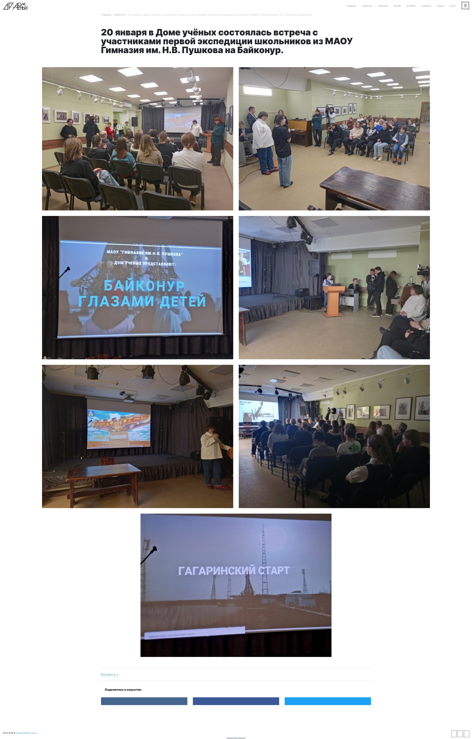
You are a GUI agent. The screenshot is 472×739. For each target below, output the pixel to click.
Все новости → (109, 674)
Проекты (426, 6)
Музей (397, 6)
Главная (351, 6)
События (383, 6)
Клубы (440, 6)
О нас (453, 6)
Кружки (411, 6)
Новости (367, 6)
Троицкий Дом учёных (15, 6)
